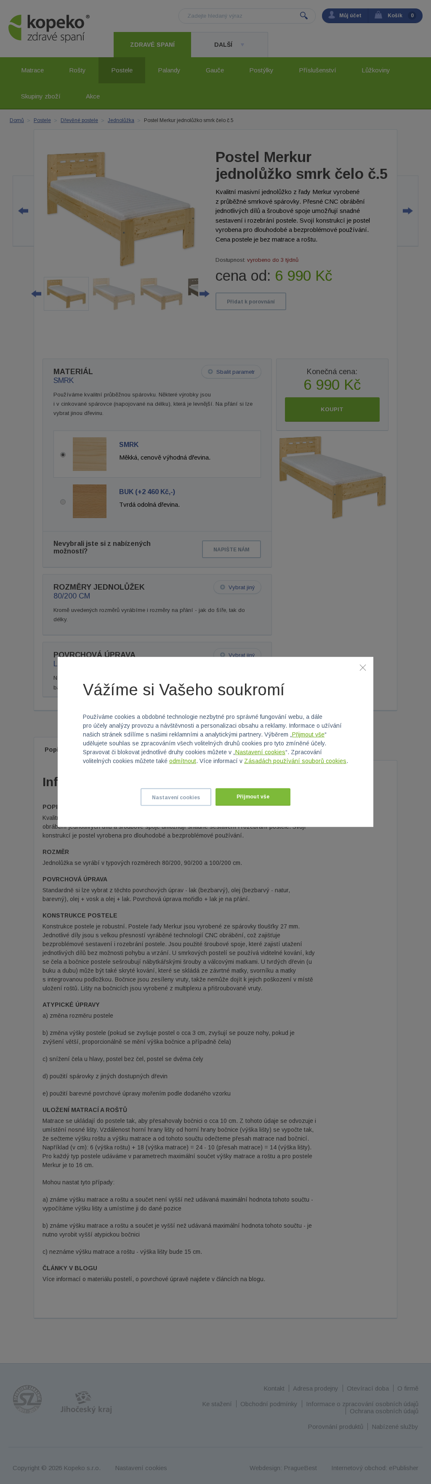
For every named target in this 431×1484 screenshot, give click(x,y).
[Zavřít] (363, 667)
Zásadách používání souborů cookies (295, 761)
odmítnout (182, 761)
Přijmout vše (308, 734)
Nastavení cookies (260, 752)
